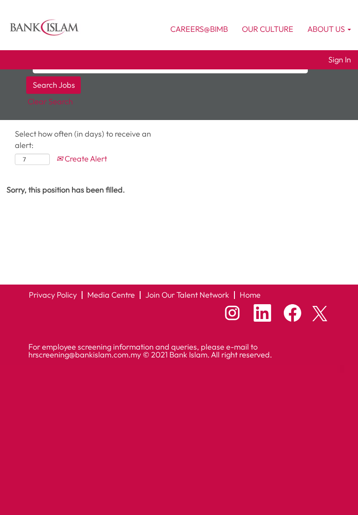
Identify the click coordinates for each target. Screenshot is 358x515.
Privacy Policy (53, 295)
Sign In (339, 59)
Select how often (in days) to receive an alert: (83, 139)
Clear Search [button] (50, 101)
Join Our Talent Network (187, 295)
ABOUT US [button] (327, 29)
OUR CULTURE (267, 29)
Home (250, 295)
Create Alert (85, 159)
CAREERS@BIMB (199, 29)
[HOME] (44, 26)
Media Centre (111, 295)
